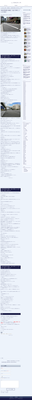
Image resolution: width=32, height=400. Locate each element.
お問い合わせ (5, 5)
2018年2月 (24, 114)
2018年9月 (24, 106)
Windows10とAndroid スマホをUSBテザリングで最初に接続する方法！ (26, 23)
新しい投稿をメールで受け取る (4, 392)
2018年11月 (24, 104)
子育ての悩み (24, 145)
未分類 (24, 153)
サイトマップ (26, 5)
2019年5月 (24, 97)
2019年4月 (24, 98)
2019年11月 (24, 90)
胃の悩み (24, 159)
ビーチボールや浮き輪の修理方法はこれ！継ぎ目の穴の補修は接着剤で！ (27, 50)
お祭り (24, 127)
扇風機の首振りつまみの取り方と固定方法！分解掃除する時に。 (26, 75)
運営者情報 (16, 5)
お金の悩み (24, 128)
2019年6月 (24, 96)
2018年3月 (24, 113)
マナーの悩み (24, 137)
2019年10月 (24, 91)
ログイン (25, 168)
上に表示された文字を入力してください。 (5, 377)
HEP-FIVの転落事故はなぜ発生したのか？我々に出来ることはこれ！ (26, 21)
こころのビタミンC (16, 2)
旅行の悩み (24, 151)
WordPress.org (25, 171)
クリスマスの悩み (25, 130)
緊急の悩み (2, 16)
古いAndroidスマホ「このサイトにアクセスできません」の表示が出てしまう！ (26, 18)
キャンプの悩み (25, 129)
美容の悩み (24, 158)
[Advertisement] (10, 47)
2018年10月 (24, 105)
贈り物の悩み (24, 161)
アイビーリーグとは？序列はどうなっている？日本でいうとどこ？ (26, 67)
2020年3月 (24, 89)
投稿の (25, 169)
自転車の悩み (24, 160)
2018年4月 (24, 112)
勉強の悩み (24, 144)
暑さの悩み (24, 152)
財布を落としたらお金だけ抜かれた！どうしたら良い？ (13, 360)
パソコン (24, 135)
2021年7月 (24, 82)
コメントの (26, 170)
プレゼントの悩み (25, 136)
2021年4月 (24, 83)
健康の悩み (24, 143)
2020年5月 (24, 88)
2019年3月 (24, 99)
